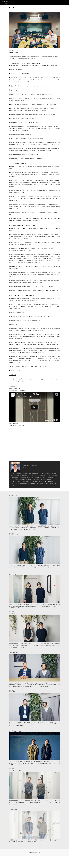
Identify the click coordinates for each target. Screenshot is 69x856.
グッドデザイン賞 (12, 374)
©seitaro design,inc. (34, 852)
